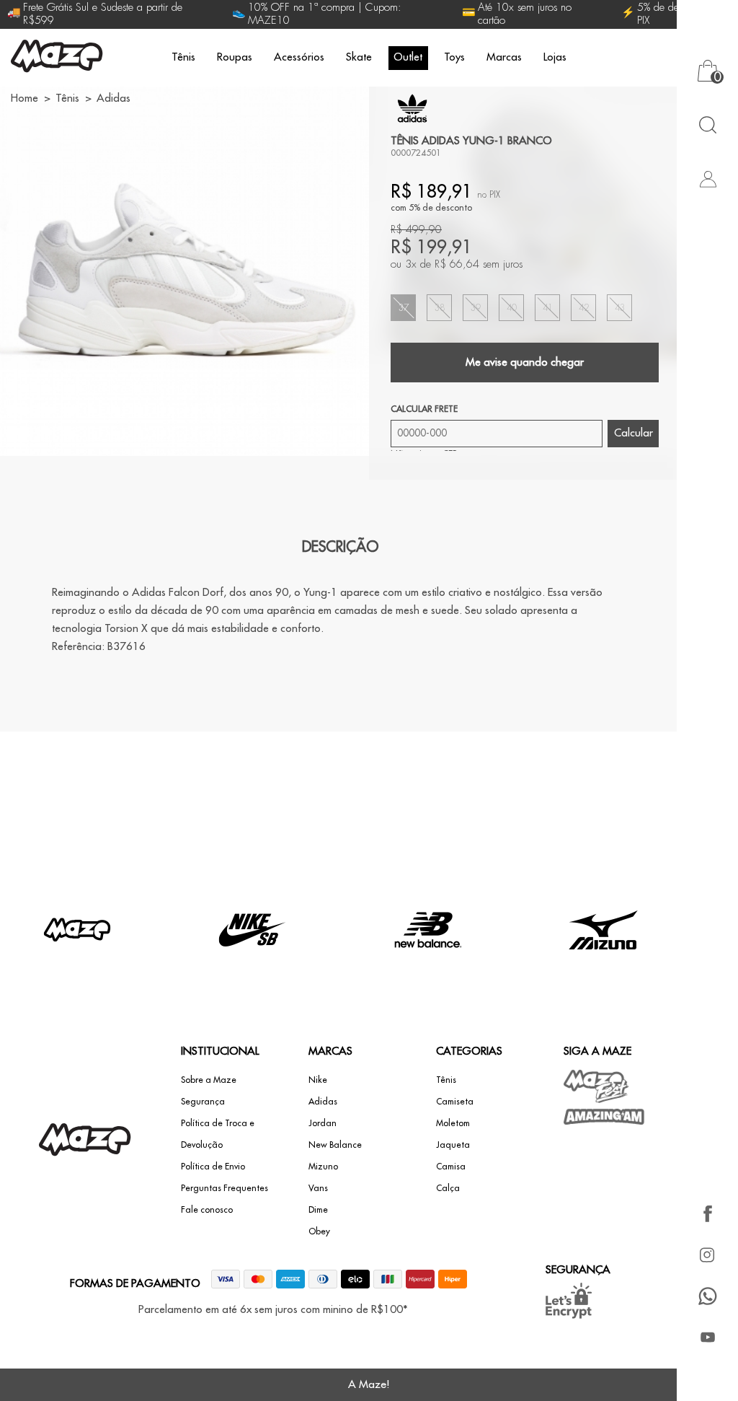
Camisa (451, 1166)
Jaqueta (453, 1145)
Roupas (234, 57)
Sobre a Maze (208, 1080)
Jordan (322, 1123)
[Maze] (57, 58)
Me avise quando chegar (525, 362)
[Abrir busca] (707, 124)
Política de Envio (213, 1166)
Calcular (633, 433)
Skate (359, 57)
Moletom (453, 1123)
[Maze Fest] (597, 1086)
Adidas (322, 1101)
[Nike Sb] (252, 962)
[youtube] (707, 1337)
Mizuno (323, 1166)
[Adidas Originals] (412, 108)
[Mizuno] (603, 962)
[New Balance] (428, 962)
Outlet (408, 57)
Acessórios (299, 57)
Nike (317, 1080)
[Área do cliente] (707, 178)
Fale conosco (207, 1209)
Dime (318, 1209)
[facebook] (707, 1214)
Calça (448, 1188)
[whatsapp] (707, 1296)
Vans (318, 1188)
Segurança (203, 1101)
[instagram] (707, 1255)
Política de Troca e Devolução (217, 1134)
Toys (454, 57)
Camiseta (455, 1101)
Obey (319, 1231)
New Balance (335, 1145)
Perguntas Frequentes (224, 1188)
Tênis (183, 57)
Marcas (504, 57)
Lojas (554, 57)
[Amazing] (604, 1116)
